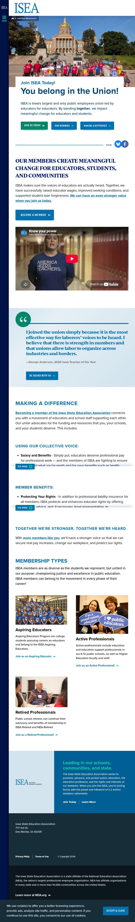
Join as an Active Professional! (95, 665)
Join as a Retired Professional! (34, 735)
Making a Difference (95, 126)
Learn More (89, 802)
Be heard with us (40, 376)
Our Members (62, 126)
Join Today (69, 802)
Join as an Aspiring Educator (33, 656)
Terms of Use (42, 856)
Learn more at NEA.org (31, 895)
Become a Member (33, 215)
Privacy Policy (22, 856)
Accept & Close (116, 911)
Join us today (32, 125)
